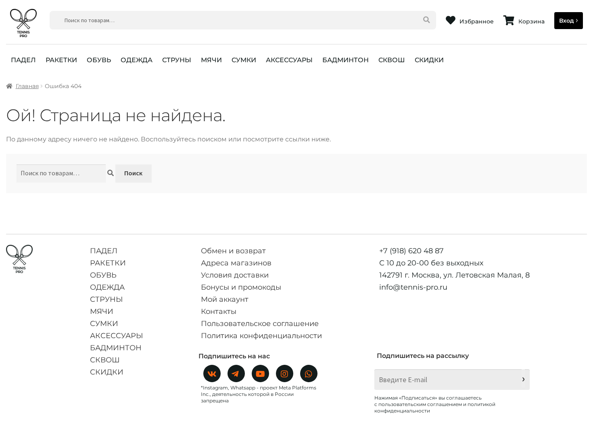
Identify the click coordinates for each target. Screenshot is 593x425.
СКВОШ (391, 60)
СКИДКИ (429, 60)
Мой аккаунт (224, 299)
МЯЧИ (211, 60)
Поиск (133, 173)
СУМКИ (244, 60)
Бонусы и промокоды (241, 287)
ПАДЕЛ (23, 60)
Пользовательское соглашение (260, 323)
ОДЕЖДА (136, 60)
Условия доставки (235, 275)
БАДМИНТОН (345, 60)
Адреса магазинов (236, 263)
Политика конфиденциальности (261, 335)
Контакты (218, 311)
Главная (27, 86)
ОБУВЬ (99, 60)
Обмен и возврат (233, 250)
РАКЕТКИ (61, 60)
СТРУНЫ (176, 60)
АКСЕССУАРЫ (289, 60)
